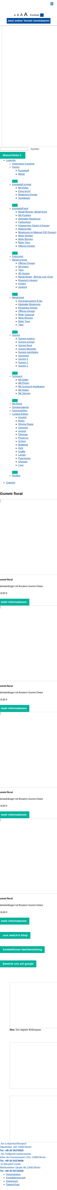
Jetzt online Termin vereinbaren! (29, 20)
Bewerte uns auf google (18, 963)
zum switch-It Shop (15, 935)
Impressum (12, 1181)
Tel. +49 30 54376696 (12, 1160)
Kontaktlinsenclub (15, 1177)
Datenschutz (13, 1184)
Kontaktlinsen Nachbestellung (22, 949)
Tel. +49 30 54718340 (12, 1171)
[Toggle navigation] (52, 3)
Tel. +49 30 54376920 (12, 1150)
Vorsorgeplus (13, 1174)
